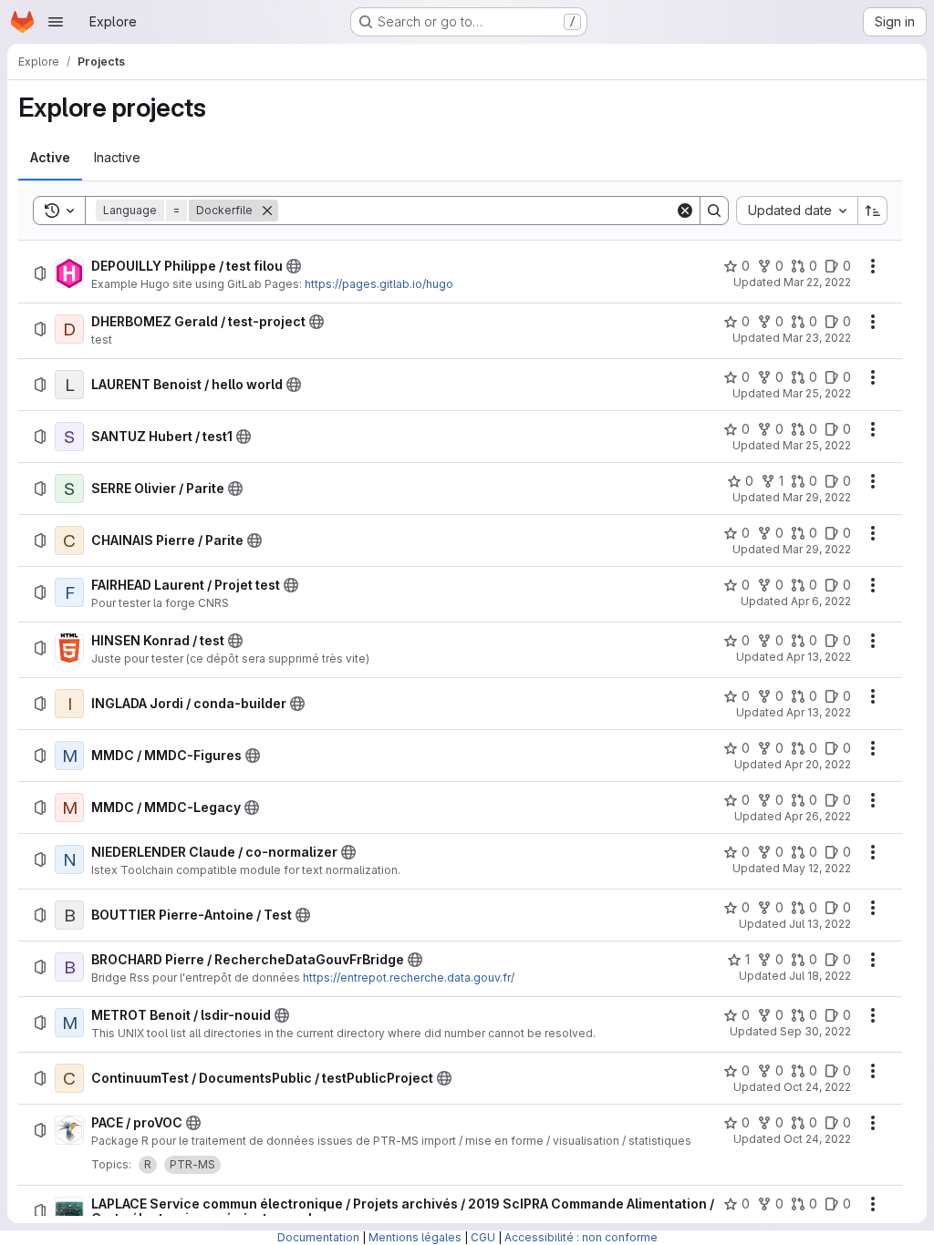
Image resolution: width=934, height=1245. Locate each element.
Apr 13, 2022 (818, 657)
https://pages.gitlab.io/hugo (379, 284)
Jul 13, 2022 (820, 924)
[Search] (714, 210)
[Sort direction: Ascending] (872, 210)
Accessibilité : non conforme (581, 1237)
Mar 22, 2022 (817, 282)
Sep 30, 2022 (815, 1031)
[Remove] (267, 210)
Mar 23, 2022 (817, 338)
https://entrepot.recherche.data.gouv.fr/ (408, 977)
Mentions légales (415, 1237)
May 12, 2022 (817, 868)
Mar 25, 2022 (817, 393)
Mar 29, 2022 (817, 497)
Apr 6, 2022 (821, 601)
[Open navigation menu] (55, 21)
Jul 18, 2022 (820, 976)
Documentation (318, 1237)
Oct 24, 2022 (817, 1087)
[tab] (50, 157)
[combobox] (796, 210)
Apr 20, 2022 (817, 764)
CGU (483, 1237)
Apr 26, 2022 (817, 816)
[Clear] (685, 210)
